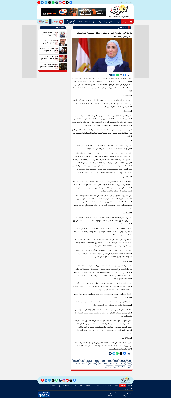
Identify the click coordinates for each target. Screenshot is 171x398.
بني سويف (89, 360)
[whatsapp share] (117, 75)
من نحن (129, 393)
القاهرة (97, 360)
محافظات (88, 22)
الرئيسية (129, 385)
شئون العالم (74, 385)
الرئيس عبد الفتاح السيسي (79, 363)
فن (94, 22)
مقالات (121, 389)
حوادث (118, 22)
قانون (116, 363)
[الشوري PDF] (43, 21)
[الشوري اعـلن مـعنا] (57, 21)
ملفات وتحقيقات (109, 22)
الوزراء (105, 363)
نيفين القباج (109, 366)
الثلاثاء (103, 360)
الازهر (111, 363)
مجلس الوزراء (92, 363)
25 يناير (123, 363)
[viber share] (113, 75)
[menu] (73, 22)
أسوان (129, 363)
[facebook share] (124, 75)
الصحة (109, 360)
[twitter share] (121, 75)
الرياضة (99, 22)
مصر (130, 360)
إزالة (83, 360)
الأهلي (116, 360)
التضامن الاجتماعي (120, 366)
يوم (100, 363)
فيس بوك (123, 360)
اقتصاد (81, 22)
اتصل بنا (111, 393)
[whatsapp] (110, 75)
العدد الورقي (128, 389)
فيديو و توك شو (52, 385)
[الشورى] (119, 12)
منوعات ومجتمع (64, 385)
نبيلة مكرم (76, 360)
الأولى (129, 366)
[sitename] (125, 380)
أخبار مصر (125, 22)
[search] (69, 22)
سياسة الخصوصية (120, 393)
